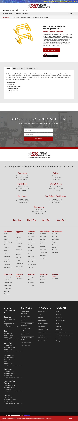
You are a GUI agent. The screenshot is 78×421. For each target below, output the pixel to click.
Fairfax (30, 239)
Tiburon (30, 267)
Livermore (7, 256)
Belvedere (31, 233)
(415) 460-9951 (22, 203)
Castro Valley (8, 242)
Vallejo (42, 282)
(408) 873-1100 (22, 179)
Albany (6, 236)
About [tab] (8, 68)
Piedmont (7, 262)
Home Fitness (8, 13)
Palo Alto (43, 246)
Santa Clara (43, 252)
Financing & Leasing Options (26, 319)
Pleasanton (7, 264)
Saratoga (43, 255)
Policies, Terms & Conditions (63, 335)
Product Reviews (60, 320)
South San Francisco (55, 248)
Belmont (54, 236)
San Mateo (55, 245)
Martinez (18, 254)
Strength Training (43, 329)
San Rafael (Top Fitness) (55, 196)
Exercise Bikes (42, 320)
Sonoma (6, 291)
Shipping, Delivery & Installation (26, 324)
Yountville (31, 285)
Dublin (55, 173)
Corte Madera (32, 236)
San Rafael (22, 196)
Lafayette (19, 252)
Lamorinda (19, 249)
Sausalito (31, 262)
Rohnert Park (8, 282)
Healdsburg (7, 277)
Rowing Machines (43, 323)
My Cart (58, 323)
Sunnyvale (43, 258)
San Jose (43, 249)
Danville (18, 240)
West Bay (46, 220)
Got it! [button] (70, 418)
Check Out (58, 326)
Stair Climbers (42, 326)
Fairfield (42, 280)
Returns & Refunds (61, 332)
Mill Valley (31, 247)
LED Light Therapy (43, 338)
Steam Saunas (42, 335)
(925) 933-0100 (55, 190)
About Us (58, 314)
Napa (29, 280)
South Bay (61, 220)
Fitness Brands (42, 311)
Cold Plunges (42, 332)
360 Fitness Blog (25, 345)
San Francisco (20, 278)
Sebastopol (7, 288)
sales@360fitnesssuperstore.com (13, 327)
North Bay (31, 220)
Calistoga (31, 277)
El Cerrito (19, 243)
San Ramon (19, 266)
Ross (29, 253)
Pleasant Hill (19, 263)
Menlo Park (22, 184)
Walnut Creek (56, 184)
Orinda (18, 260)
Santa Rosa (7, 285)
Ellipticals (40, 317)
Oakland (6, 259)
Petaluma (7, 280)
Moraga (18, 257)
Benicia (42, 277)
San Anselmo (32, 259)
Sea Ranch (7, 294)
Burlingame (55, 239)
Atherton (54, 233)
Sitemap (58, 341)
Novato (30, 250)
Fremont (6, 250)
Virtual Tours (24, 10)
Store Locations (9, 10)
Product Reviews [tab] (31, 68)
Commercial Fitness (22, 13)
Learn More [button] (49, 418)
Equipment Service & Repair (26, 329)
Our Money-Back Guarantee (25, 334)
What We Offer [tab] (18, 68)
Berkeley (6, 239)
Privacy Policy (59, 329)
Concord (18, 237)
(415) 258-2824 (55, 203)
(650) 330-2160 (22, 190)
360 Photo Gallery (26, 342)
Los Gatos (43, 239)
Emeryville (7, 247)
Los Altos (43, 236)
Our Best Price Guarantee (25, 312)
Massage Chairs (42, 341)
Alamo (18, 235)
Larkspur (30, 245)
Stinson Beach (32, 264)
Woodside (55, 252)
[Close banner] (76, 1)
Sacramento (39, 207)
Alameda (6, 233)
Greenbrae (31, 242)
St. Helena (31, 282)
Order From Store (51, 50)
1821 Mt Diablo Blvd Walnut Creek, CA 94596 (9, 359)
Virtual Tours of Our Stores (26, 338)
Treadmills (41, 314)
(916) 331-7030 (39, 213)
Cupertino (22, 173)
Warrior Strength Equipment (53, 31)
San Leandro (7, 267)
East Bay (17, 220)
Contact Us (59, 317)
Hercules (18, 246)
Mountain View (43, 243)
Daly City (55, 242)
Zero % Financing (25, 316)
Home (57, 311)
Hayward (6, 253)
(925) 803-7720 (55, 179)
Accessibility (59, 338)
